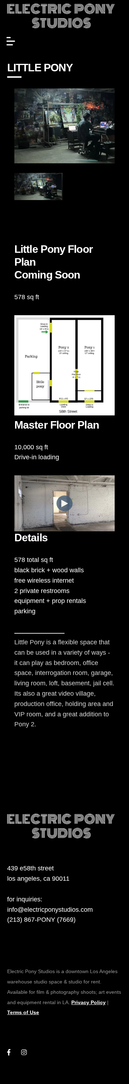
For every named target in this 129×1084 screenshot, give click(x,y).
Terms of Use (23, 1012)
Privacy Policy (88, 1002)
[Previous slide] (30, 186)
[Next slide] (99, 186)
